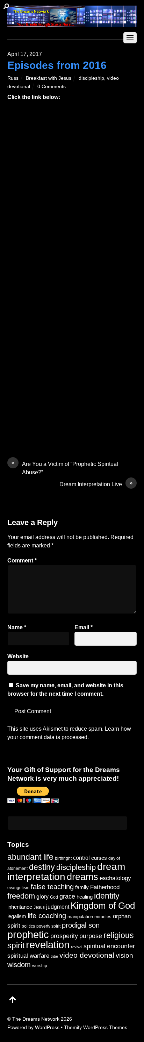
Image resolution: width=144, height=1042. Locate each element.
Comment (22, 560)
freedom (21, 896)
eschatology (115, 878)
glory (42, 896)
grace (67, 896)
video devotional (86, 955)
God (54, 897)
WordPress (47, 1027)
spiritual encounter (109, 946)
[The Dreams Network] (72, 23)
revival (76, 947)
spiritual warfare (28, 955)
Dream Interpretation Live (96, 483)
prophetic (28, 934)
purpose (90, 936)
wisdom (19, 965)
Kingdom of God (103, 905)
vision (124, 955)
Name (16, 627)
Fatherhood (105, 887)
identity (107, 896)
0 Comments (51, 86)
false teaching (52, 887)
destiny (42, 867)
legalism (16, 916)
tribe (54, 956)
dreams (82, 876)
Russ (13, 78)
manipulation (80, 916)
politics (28, 926)
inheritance (19, 907)
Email (83, 627)
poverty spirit (48, 926)
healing (85, 897)
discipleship (91, 78)
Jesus (39, 907)
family (82, 887)
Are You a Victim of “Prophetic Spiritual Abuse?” (64, 467)
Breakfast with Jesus (48, 78)
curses (99, 858)
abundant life (30, 857)
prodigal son (81, 925)
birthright (63, 858)
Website (18, 656)
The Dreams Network (35, 1019)
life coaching (47, 916)
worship (39, 965)
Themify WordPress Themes (95, 1027)
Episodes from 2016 (57, 65)
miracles (102, 916)
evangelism (18, 887)
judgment (57, 906)
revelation (48, 944)
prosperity (64, 936)
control (81, 858)
